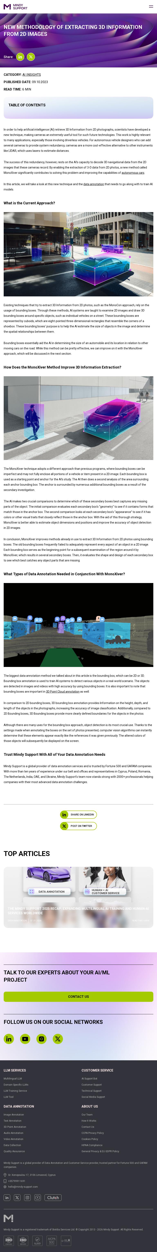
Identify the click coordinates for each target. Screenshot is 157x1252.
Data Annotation (19, 1106)
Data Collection (12, 1145)
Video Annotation (13, 1139)
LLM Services (15, 1070)
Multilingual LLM (13, 1078)
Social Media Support (93, 1097)
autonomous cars (133, 172)
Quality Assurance (14, 1151)
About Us (90, 1106)
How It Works (89, 1120)
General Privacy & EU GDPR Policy (100, 1151)
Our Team (87, 1114)
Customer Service (97, 1070)
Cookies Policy (90, 1139)
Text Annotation (12, 1120)
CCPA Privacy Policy (93, 1133)
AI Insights (31, 75)
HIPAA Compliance (92, 1145)
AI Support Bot (89, 1078)
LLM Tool (8, 1097)
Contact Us (88, 1126)
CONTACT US (78, 997)
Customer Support (92, 1084)
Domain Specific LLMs (16, 1084)
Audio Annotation (13, 1133)
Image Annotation (14, 1114)
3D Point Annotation (15, 1126)
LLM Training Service (15, 1090)
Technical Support (92, 1090)
